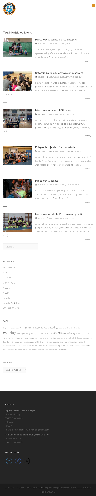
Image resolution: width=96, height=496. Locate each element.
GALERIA (62, 44)
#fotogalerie (37, 327)
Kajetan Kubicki (52, 342)
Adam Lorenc (88, 334)
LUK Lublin (82, 342)
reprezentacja (53, 346)
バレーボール (62, 350)
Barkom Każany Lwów (48, 338)
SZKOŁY (68, 44)
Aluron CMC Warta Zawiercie (13, 338)
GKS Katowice (41, 342)
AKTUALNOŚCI (54, 44)
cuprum (19, 342)
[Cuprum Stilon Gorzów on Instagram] (9, 461)
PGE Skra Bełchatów (20, 346)
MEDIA (6, 292)
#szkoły (72, 334)
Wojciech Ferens (37, 350)
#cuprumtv (6, 328)
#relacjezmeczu (46, 333)
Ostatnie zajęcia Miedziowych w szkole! (59, 72)
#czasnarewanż (15, 328)
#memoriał (62, 328)
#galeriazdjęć (51, 327)
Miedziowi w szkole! (47, 180)
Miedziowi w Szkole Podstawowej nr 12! (59, 214)
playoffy (29, 346)
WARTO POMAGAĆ (11, 308)
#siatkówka (61, 333)
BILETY (6, 272)
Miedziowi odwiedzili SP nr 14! (53, 110)
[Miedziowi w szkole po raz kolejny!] (17, 47)
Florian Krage (27, 342)
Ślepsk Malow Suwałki (49, 350)
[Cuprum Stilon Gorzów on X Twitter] (27, 461)
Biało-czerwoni (82, 338)
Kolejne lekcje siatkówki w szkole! (55, 147)
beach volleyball (72, 338)
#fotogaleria (25, 327)
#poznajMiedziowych (24, 334)
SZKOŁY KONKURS (11, 302)
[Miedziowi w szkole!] (17, 188)
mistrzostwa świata (8, 346)
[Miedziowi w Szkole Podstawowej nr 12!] (17, 221)
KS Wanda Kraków (73, 342)
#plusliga (9, 333)
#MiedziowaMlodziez (73, 328)
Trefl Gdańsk (24, 350)
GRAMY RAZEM (71, 77)
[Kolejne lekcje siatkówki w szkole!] (17, 155)
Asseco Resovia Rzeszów (32, 338)
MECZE (6, 287)
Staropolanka (10, 350)
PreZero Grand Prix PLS (40, 346)
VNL (30, 350)
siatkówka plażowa (81, 346)
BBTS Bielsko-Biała (61, 338)
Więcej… (89, 60)
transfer (17, 350)
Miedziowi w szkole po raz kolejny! (56, 39)
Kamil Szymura (62, 342)
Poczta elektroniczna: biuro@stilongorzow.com (27, 429)
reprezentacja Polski (66, 345)
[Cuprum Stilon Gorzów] (9, 8)
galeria (33, 342)
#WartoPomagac (80, 334)
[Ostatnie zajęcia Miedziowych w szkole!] (17, 81)
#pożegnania (35, 334)
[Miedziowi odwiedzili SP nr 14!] (17, 118)
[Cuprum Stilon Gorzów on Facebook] (18, 461)
